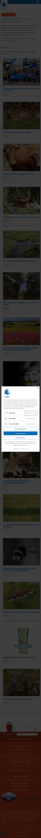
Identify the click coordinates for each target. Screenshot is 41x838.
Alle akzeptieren (20, 433)
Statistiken (12, 418)
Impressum (16, 448)
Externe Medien (14, 424)
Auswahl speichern (20, 429)
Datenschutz (24, 448)
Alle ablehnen (20, 438)
